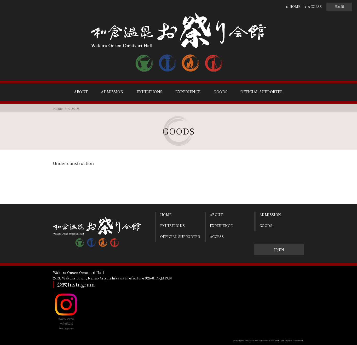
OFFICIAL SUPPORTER (261, 91)
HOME (295, 6)
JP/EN (279, 249)
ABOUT (81, 91)
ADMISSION (112, 91)
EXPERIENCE (187, 91)
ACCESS (315, 6)
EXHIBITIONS (149, 91)
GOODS (220, 91)
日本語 (339, 6)
